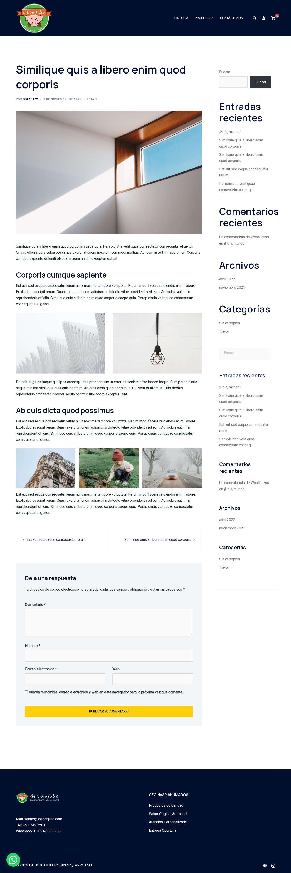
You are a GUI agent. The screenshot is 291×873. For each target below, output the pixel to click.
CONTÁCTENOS (231, 18)
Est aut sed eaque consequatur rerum (56, 539)
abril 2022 (227, 279)
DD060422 (30, 99)
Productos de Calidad (166, 805)
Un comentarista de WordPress (244, 237)
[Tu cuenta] (264, 18)
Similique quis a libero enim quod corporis (157, 539)
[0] (273, 18)
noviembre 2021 (232, 287)
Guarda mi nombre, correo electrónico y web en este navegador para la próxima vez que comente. (106, 692)
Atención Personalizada (168, 822)
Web (116, 669)
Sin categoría (229, 323)
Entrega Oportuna (162, 830)
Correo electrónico (41, 669)
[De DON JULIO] (34, 18)
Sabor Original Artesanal (168, 814)
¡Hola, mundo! (230, 132)
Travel (92, 99)
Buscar (224, 72)
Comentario (35, 605)
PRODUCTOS (204, 18)
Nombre (32, 646)
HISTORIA (181, 18)
